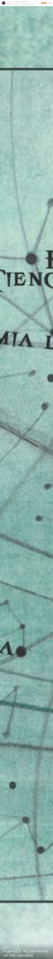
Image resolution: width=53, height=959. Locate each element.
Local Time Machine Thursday (18, 948)
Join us (44, 3)
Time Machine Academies (14, 4)
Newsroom (25, 4)
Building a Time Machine (20, 2)
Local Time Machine (7, 948)
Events (32, 4)
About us (10, 2)
